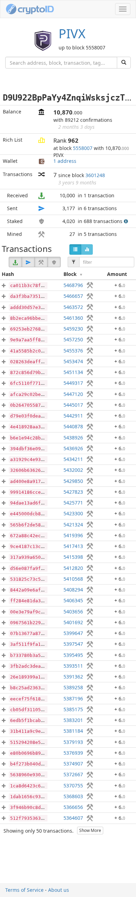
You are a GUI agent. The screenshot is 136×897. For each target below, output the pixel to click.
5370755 (73, 785)
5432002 (73, 470)
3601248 (95, 175)
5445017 (73, 405)
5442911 (73, 415)
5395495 (73, 655)
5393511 (73, 665)
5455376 (73, 350)
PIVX (72, 33)
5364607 (73, 818)
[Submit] (124, 63)
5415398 (73, 557)
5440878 (73, 426)
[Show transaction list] (75, 249)
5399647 (73, 633)
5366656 (73, 807)
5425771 (73, 502)
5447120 (73, 394)
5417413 (73, 546)
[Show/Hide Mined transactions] (41, 262)
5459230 (73, 328)
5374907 (73, 763)
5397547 (73, 644)
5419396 (73, 535)
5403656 (73, 611)
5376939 (73, 752)
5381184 (73, 731)
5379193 (73, 742)
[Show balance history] (87, 249)
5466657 (73, 296)
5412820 (73, 568)
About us (58, 890)
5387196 (73, 698)
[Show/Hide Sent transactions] (28, 262)
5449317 (73, 383)
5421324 (73, 524)
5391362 (73, 676)
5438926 (73, 437)
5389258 (73, 687)
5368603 (73, 796)
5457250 (73, 339)
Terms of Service (24, 890)
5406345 (73, 600)
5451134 (73, 372)
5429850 (73, 481)
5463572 (73, 307)
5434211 (73, 459)
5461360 (73, 318)
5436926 (73, 448)
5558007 (82, 148)
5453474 (73, 361)
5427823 (73, 492)
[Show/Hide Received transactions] (15, 262)
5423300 (73, 513)
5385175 (73, 709)
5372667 (73, 774)
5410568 (73, 578)
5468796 (73, 285)
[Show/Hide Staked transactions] (54, 262)
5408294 (73, 589)
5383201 (73, 720)
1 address (64, 161)
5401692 (73, 622)
